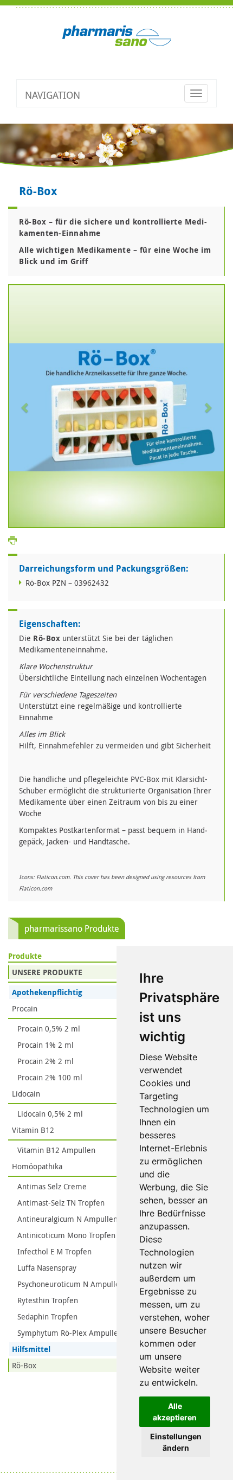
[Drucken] (12, 539)
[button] (25, 407)
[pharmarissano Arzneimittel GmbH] (116, 35)
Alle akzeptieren (175, 1411)
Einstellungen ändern (176, 1442)
